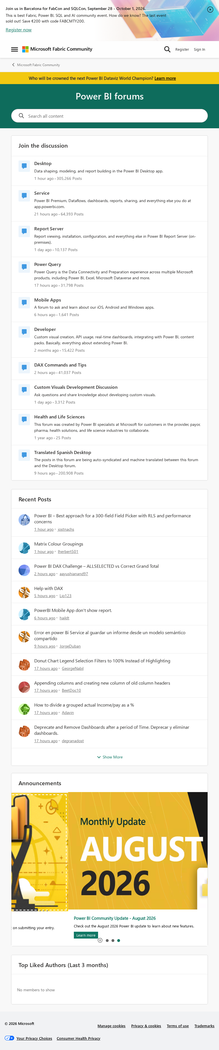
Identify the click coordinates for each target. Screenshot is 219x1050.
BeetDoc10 (71, 690)
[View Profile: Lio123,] (24, 592)
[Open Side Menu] (14, 49)
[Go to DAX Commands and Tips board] (24, 367)
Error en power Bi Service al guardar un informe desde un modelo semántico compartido (109, 635)
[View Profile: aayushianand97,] (24, 570)
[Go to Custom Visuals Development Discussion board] (24, 390)
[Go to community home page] (57, 49)
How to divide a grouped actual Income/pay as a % (84, 705)
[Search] (167, 49)
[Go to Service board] (24, 196)
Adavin (68, 712)
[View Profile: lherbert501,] (24, 548)
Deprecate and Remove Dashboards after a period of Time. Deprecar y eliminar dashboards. (111, 730)
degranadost (73, 740)
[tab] (107, 940)
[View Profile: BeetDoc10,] (24, 687)
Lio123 (66, 595)
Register (182, 49)
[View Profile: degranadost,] (24, 731)
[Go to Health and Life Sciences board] (24, 419)
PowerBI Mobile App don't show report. (73, 610)
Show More (113, 757)
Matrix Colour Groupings (58, 544)
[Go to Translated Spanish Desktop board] (24, 455)
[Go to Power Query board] (24, 267)
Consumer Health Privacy (78, 1038)
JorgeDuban (70, 646)
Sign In (199, 49)
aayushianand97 (74, 573)
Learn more (165, 78)
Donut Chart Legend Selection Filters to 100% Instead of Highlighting (102, 661)
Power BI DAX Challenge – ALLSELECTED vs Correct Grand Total (96, 566)
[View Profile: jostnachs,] (24, 520)
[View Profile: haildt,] (24, 614)
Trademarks (204, 1025)
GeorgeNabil (73, 668)
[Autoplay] (100, 940)
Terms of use (178, 1025)
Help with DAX (48, 588)
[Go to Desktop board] (24, 166)
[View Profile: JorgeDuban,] (24, 636)
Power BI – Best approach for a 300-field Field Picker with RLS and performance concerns (112, 518)
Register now (19, 29)
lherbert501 (68, 551)
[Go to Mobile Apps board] (24, 302)
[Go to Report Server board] (24, 231)
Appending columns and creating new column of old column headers (102, 683)
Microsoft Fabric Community (38, 65)
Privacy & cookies (146, 1025)
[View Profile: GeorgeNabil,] (24, 665)
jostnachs (66, 529)
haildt (64, 617)
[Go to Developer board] (24, 332)
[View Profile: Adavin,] (24, 709)
